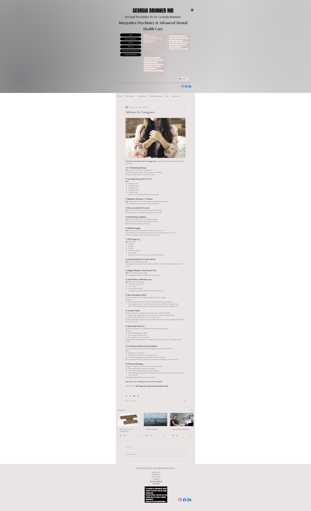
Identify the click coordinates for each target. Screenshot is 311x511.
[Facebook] (186, 86)
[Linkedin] (190, 86)
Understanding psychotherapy (180, 429)
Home (130, 35)
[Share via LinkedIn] (134, 396)
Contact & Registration (130, 54)
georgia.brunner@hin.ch (156, 481)
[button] (192, 9)
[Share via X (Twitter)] (130, 396)
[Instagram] (182, 86)
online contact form (152, 62)
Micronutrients (130, 96)
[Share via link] (138, 396)
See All (192, 410)
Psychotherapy (142, 96)
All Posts (120, 96)
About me (130, 47)
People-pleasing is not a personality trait (126, 430)
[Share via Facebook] (126, 396)
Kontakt (131, 43)
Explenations (175, 96)
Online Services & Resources (130, 50)
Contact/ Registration (131, 39)
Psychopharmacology (156, 96)
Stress (167, 96)
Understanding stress (152, 429)
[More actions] (184, 107)
